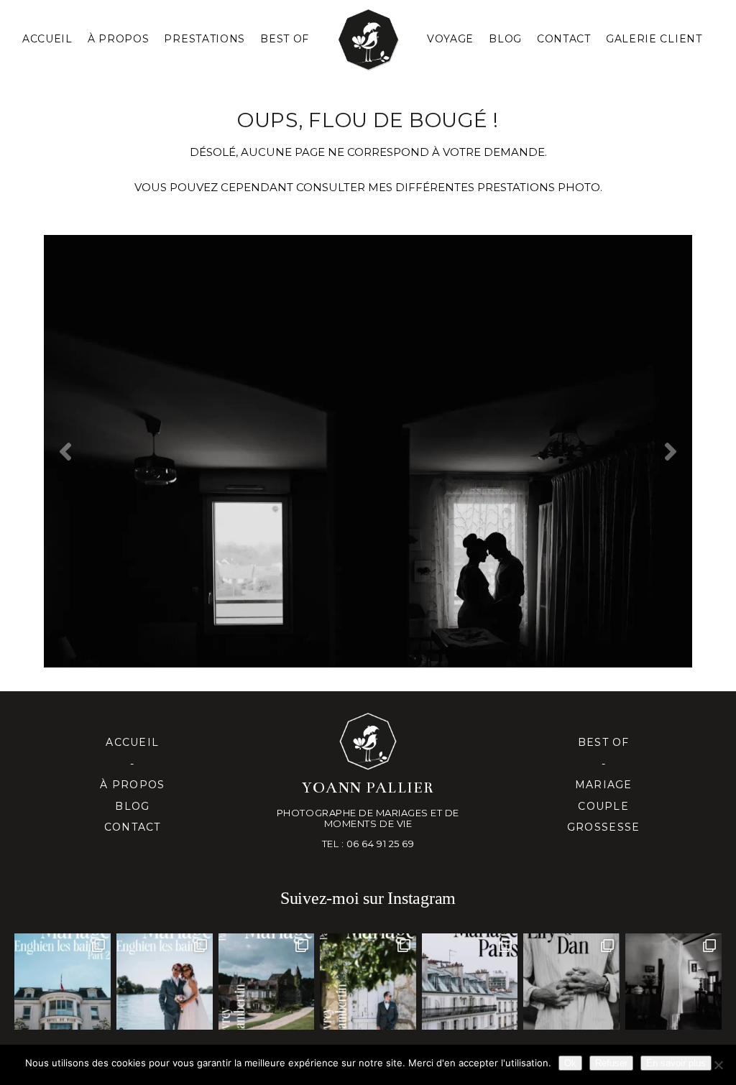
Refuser (611, 1063)
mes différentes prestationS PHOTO (484, 187)
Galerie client (654, 38)
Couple (603, 806)
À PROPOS (119, 38)
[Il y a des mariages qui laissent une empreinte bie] (368, 981)
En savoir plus (676, 1063)
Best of (604, 742)
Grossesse (603, 827)
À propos (132, 784)
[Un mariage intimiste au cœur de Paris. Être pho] (470, 981)
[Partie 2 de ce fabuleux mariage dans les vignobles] (266, 981)
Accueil (47, 38)
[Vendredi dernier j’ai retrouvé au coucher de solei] (571, 981)
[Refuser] (718, 1065)
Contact (564, 38)
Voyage (450, 38)
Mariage (603, 784)
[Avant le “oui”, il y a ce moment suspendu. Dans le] (673, 981)
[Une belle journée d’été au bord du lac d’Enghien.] (164, 981)
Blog (505, 38)
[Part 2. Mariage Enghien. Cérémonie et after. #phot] (62, 981)
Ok (570, 1063)
